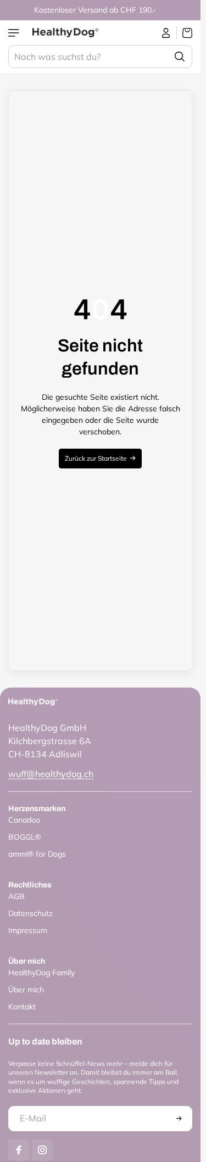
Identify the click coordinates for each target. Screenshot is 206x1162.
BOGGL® (24, 837)
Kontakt (22, 1007)
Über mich (26, 990)
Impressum (27, 930)
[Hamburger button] (14, 33)
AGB (16, 896)
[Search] (179, 56)
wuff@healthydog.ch (50, 773)
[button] (179, 1118)
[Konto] (166, 33)
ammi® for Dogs (37, 854)
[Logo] (65, 32)
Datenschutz (30, 913)
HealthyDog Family (41, 972)
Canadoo (24, 820)
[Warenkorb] (184, 33)
